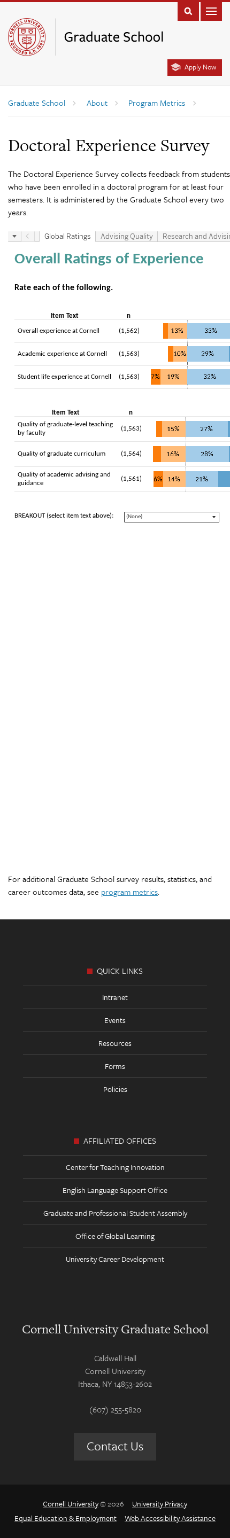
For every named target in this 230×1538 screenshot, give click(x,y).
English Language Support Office (115, 1190)
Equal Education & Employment (65, 1518)
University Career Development (115, 1258)
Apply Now (200, 66)
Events (115, 1020)
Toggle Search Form (188, 10)
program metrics (129, 891)
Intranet (115, 997)
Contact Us (115, 1446)
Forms (115, 1066)
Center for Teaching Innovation (115, 1167)
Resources (115, 1043)
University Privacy (159, 1503)
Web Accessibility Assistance (170, 1518)
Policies (115, 1089)
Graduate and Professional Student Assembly (115, 1213)
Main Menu (211, 10)
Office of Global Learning (115, 1236)
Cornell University (70, 1503)
